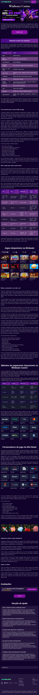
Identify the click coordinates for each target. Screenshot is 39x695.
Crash (23, 252)
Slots (33, 252)
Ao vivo (13, 252)
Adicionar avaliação (31, 589)
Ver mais (19, 595)
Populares (4, 252)
